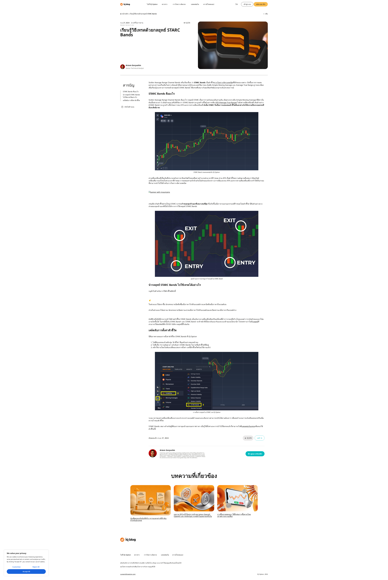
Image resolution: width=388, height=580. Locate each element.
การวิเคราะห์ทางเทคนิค (223, 82)
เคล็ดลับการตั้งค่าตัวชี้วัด (131, 100)
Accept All (26, 571)
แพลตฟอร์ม (195, 4)
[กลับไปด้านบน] (122, 107)
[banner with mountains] (159, 192)
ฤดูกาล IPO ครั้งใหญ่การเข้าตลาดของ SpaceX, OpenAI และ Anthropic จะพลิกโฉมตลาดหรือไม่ (193, 515)
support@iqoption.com (127, 574)
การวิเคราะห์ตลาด (179, 4)
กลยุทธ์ (255, 321)
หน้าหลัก (125, 14)
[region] (26, 563)
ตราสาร (164, 4)
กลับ (266, 14)
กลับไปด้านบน (129, 107)
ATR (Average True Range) (226, 102)
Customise (16, 567)
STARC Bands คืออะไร (131, 91)
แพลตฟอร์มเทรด (248, 426)
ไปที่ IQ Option (152, 4)
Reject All (36, 567)
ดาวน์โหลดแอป (208, 4)
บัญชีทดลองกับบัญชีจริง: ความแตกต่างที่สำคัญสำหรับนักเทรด (148, 519)
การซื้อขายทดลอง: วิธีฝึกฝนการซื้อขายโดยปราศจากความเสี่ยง (234, 515)
